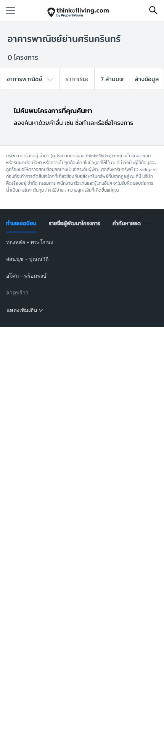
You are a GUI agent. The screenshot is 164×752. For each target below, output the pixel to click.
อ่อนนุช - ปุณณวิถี (27, 259)
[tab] (21, 223)
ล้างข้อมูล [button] (147, 78)
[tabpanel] (82, 276)
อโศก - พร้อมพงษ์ (26, 275)
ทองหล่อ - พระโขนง (29, 242)
